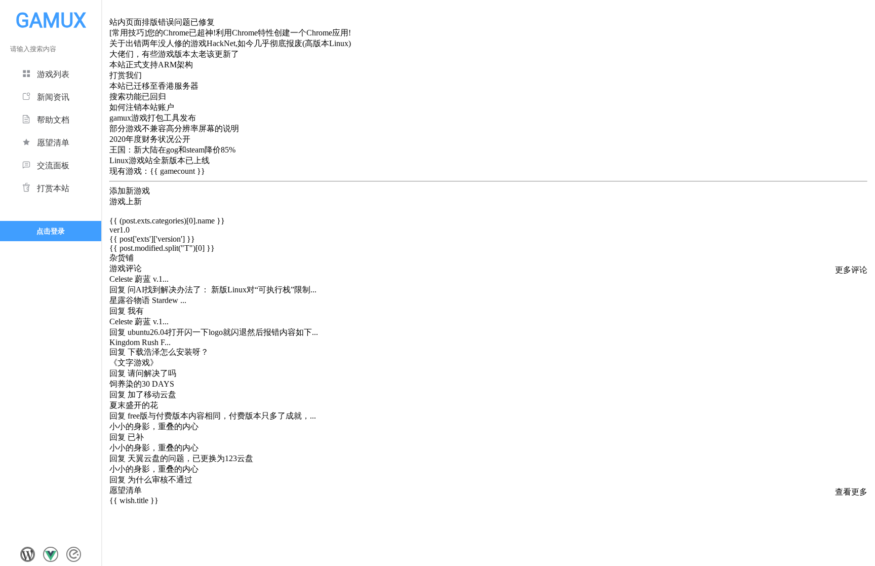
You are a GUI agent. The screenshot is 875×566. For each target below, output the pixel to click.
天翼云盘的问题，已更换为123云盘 (190, 458)
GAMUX (51, 20)
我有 (136, 311)
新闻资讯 (53, 97)
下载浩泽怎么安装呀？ (168, 352)
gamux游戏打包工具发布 (152, 118)
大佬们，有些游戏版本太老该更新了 (174, 54)
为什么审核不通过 (160, 479)
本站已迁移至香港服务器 (153, 86)
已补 (136, 437)
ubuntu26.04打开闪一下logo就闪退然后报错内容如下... (223, 332)
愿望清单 (53, 142)
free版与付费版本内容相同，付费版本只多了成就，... (222, 415)
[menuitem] (50, 72)
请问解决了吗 (152, 373)
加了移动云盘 (152, 394)
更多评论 (851, 270)
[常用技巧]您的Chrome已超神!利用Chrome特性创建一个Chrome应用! (230, 32)
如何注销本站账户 (141, 107)
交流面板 (53, 165)
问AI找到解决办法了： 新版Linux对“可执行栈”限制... (222, 289)
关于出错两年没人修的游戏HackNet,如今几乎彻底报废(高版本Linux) (230, 43)
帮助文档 (53, 120)
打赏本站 (53, 188)
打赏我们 (125, 75)
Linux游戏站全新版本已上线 (159, 160)
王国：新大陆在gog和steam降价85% (172, 149)
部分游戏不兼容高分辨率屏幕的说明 (174, 128)
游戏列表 (53, 74)
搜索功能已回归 (137, 96)
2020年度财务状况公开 (149, 139)
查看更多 (851, 491)
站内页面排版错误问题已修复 (162, 22)
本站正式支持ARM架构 (151, 64)
